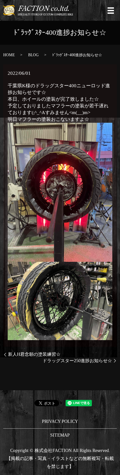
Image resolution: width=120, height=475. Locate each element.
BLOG (33, 55)
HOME (9, 55)
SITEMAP (60, 435)
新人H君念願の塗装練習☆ (34, 354)
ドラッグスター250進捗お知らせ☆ (77, 360)
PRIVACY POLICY (60, 421)
